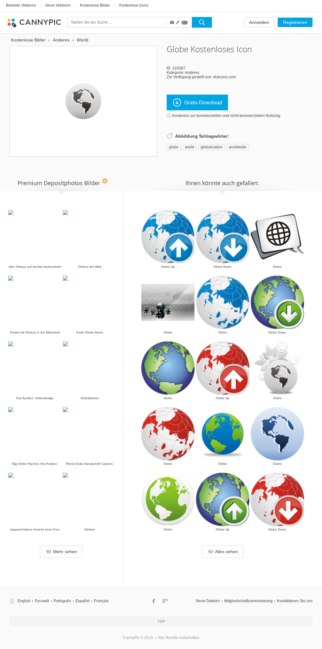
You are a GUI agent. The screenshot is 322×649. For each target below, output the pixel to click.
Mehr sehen (65, 551)
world (189, 147)
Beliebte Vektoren (21, 5)
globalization (212, 147)
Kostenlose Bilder (95, 5)
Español (82, 601)
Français (101, 601)
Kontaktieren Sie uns (295, 601)
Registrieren (295, 22)
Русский (42, 601)
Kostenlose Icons (133, 5)
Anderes (192, 72)
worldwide (238, 147)
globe (174, 147)
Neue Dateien (208, 601)
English (24, 601)
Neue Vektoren (58, 5)
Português (62, 601)
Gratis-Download (203, 102)
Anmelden (259, 22)
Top (161, 621)
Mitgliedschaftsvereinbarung (248, 601)
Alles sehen (226, 551)
